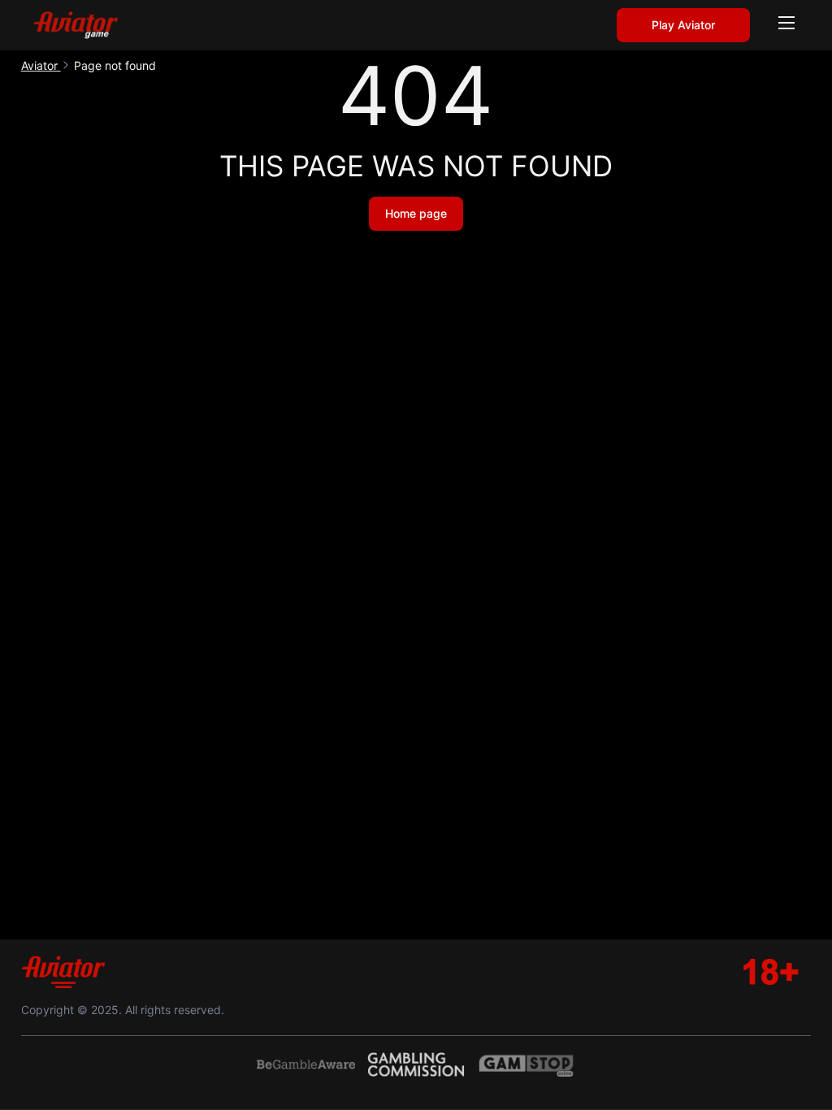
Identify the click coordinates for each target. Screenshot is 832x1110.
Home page (416, 213)
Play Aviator (683, 25)
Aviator (41, 65)
